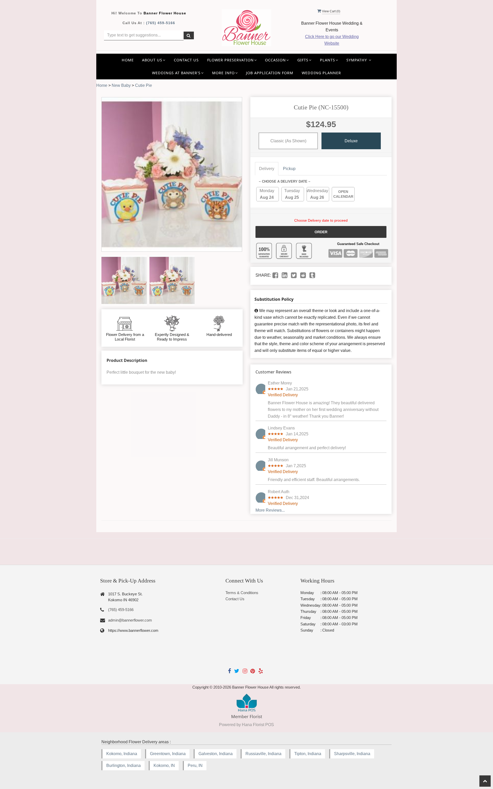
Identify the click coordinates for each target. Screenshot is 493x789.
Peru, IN (195, 765)
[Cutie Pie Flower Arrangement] (124, 280)
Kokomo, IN (164, 765)
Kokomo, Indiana (121, 754)
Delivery (266, 168)
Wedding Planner (321, 72)
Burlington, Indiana (123, 765)
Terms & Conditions (241, 592)
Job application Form (269, 72)
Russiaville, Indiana (263, 754)
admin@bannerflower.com (130, 620)
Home (128, 60)
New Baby (121, 85)
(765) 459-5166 (160, 23)
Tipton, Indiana (307, 754)
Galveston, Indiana (215, 754)
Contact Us (186, 60)
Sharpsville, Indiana (352, 754)
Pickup (289, 168)
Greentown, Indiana (168, 754)
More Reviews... (270, 510)
